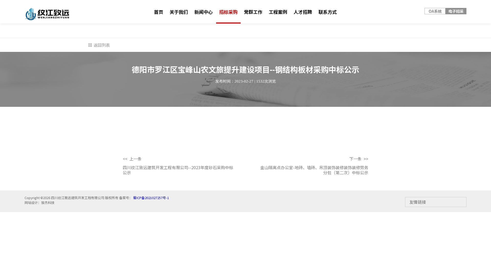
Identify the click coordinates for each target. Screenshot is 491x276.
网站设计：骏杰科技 (39, 202)
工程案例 (278, 11)
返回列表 (102, 45)
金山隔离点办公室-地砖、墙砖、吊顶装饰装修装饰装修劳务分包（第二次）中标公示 (314, 170)
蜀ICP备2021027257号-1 (150, 197)
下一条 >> (358, 158)
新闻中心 (203, 11)
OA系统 (435, 11)
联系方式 (327, 11)
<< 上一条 (132, 158)
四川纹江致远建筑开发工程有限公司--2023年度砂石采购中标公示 (178, 170)
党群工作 (253, 11)
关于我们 (179, 11)
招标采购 (228, 11)
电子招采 (456, 11)
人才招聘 (303, 11)
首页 (158, 11)
